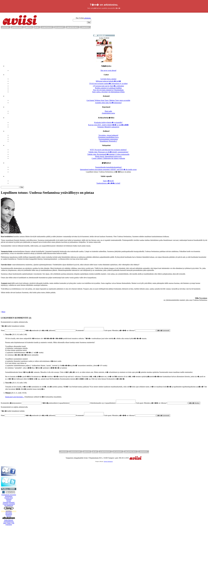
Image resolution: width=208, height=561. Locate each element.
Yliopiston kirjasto (9, 500)
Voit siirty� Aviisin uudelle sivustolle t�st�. (104, 8)
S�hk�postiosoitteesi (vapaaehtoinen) (55, 403)
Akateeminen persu (108, 113)
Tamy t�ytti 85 (108, 181)
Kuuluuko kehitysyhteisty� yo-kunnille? (108, 122)
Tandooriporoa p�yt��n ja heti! (108, 183)
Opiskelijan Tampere (8, 515)
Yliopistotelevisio (9, 521)
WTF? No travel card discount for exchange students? (108, 150)
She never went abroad (108, 70)
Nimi (2, 330)
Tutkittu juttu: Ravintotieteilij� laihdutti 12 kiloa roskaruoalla (108, 154)
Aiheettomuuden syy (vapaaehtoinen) (102, 403)
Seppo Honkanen (108, 461)
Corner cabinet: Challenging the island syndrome (108, 158)
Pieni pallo (108, 111)
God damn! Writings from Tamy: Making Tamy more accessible (108, 100)
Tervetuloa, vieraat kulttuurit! (108, 135)
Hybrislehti (9, 524)
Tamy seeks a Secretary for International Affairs (108, 92)
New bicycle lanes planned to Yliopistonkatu (108, 90)
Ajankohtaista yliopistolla (8, 495)
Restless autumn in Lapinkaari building (108, 88)
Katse (9, 523)
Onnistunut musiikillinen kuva (108, 137)
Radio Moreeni (8, 520)
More (3, 312)
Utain (4, 523)
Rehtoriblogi (8, 496)
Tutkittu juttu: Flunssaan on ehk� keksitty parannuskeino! (108, 152)
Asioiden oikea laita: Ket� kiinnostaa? (108, 103)
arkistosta (87, 18)
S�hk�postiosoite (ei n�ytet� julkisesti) (40, 330)
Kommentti (80, 330)
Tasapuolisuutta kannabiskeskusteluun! (108, 167)
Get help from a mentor (108, 79)
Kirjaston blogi (8, 498)
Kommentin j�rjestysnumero (11, 403)
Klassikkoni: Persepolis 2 (108, 141)
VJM (13, 523)
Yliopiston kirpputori (9, 502)
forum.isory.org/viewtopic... (14, 397)
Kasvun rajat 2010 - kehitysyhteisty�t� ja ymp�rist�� (108, 125)
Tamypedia (8, 513)
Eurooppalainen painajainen (108, 139)
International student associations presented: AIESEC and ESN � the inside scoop (108, 169)
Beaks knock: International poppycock (108, 156)
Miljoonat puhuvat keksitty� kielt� (108, 81)
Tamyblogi (9, 511)
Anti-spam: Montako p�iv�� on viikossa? (119, 330)
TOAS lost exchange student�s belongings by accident (108, 83)
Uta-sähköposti (8, 505)
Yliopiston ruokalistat (9, 504)
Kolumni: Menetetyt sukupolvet (108, 127)
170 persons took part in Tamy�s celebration (108, 86)
